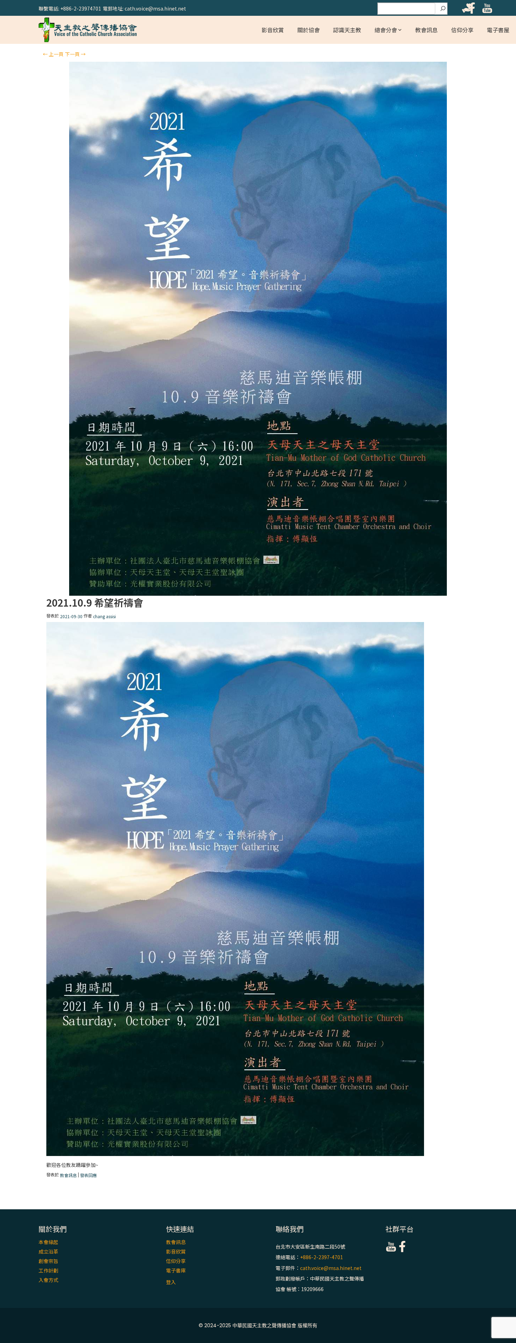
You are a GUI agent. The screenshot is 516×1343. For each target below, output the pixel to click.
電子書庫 (176, 1270)
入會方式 (48, 1279)
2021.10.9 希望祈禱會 (94, 602)
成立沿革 (48, 1251)
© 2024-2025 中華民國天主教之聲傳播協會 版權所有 (258, 1325)
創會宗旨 (48, 1260)
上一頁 (53, 54)
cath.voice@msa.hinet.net (331, 1267)
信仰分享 (462, 30)
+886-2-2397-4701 (321, 1257)
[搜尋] (443, 9)
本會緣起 (48, 1241)
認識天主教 (347, 30)
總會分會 (386, 30)
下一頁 (75, 54)
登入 (171, 1281)
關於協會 (308, 30)
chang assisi (104, 616)
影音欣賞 (273, 30)
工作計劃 (48, 1270)
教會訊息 (426, 30)
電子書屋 (498, 30)
